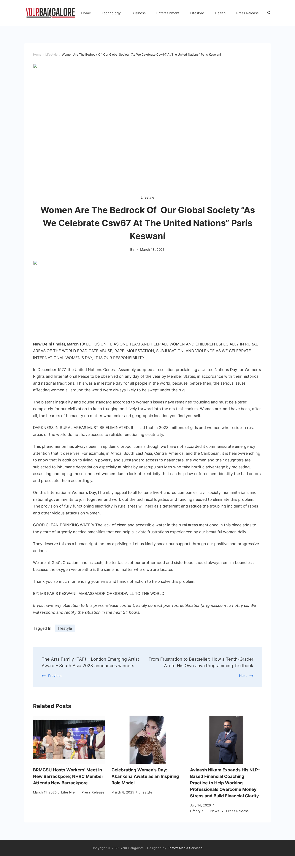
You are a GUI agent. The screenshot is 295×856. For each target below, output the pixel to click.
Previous (55, 675)
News (215, 811)
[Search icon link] (268, 13)
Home (86, 13)
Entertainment (167, 13)
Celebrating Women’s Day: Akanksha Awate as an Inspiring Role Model (145, 776)
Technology (111, 13)
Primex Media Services (185, 848)
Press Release (247, 13)
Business (139, 13)
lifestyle (65, 628)
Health (220, 13)
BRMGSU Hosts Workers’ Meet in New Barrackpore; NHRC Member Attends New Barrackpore (68, 776)
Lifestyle (197, 13)
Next (243, 675)
